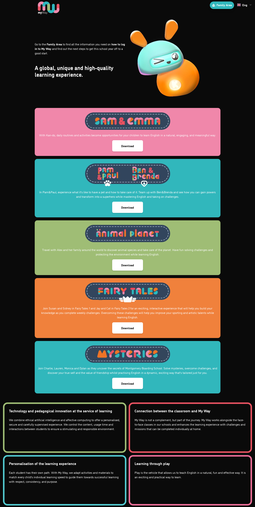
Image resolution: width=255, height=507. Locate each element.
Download (127, 146)
